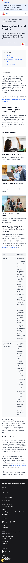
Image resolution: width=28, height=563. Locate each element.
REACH (4, 544)
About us (4, 487)
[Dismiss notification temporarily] (25, 5)
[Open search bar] (21, 14)
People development (17, 19)
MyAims (4, 509)
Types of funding (10, 64)
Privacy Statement (6, 538)
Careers (4, 495)
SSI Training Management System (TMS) (12, 512)
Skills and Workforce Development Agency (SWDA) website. (14, 99)
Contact (4, 525)
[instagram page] (6, 522)
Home (3, 19)
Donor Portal (5, 514)
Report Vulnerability (7, 536)
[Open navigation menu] (25, 14)
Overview (8, 55)
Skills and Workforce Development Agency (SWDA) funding (14, 59)
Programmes (5, 492)
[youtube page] (14, 522)
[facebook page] (3, 522)
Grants (8, 19)
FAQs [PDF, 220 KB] (7, 506)
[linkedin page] (10, 522)
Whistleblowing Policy (7, 504)
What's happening (6, 500)
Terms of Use (5, 541)
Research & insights (7, 497)
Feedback (4, 527)
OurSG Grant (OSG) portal (9, 247)
